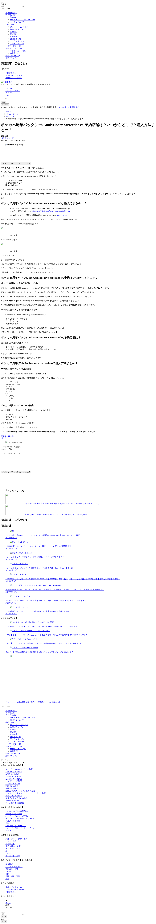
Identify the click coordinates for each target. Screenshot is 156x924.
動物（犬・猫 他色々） (15, 826)
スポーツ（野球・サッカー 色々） (20, 828)
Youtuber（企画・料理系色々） (17, 811)
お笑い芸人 (16, 29)
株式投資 (9, 864)
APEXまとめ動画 (12, 774)
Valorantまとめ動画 (13, 776)
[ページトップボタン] (4, 912)
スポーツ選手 (17, 44)
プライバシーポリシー (14, 75)
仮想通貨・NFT (11, 869)
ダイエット (10, 844)
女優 (13, 32)
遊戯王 (14, 53)
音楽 (7, 823)
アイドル (10, 17)
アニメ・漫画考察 (12, 821)
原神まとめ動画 (11, 788)
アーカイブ (5, 763)
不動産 (8, 871)
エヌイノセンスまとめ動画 (16, 798)
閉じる (4, 916)
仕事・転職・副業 (12, 876)
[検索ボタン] (6, 98)
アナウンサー (17, 41)
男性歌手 (15, 39)
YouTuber (10, 15)
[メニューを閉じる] (2, 2)
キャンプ (9, 830)
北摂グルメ (11, 58)
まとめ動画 (11, 13)
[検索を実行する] (23, 6)
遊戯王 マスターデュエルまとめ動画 (20, 791)
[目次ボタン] (2, 912)
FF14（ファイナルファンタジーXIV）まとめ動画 (25, 793)
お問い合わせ (10, 73)
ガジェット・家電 (12, 856)
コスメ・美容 (10, 841)
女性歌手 (15, 36)
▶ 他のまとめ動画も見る (69, 107)
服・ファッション (12, 849)
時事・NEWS (12, 56)
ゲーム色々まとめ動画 (14, 803)
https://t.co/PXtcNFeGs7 (41, 211)
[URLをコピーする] (6, 489)
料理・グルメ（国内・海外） (17, 839)
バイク (8, 853)
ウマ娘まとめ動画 (12, 784)
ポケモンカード (18, 51)
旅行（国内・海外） (13, 846)
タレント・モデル (19, 27)
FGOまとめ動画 (11, 786)
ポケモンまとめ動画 (13, 796)
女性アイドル (17, 22)
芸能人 (10, 24)
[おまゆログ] (6, 82)
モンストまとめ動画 (13, 779)
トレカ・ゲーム (13, 48)
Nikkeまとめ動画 (12, 800)
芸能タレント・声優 (13, 814)
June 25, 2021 (62, 215)
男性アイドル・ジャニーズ (22, 20)
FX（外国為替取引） (13, 867)
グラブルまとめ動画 (13, 772)
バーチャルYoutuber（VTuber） (17, 816)
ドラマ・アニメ (13, 46)
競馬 (7, 879)
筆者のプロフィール (13, 78)
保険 (7, 874)
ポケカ (3, 438)
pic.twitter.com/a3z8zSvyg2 (60, 211)
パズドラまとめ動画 (13, 781)
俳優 (13, 34)
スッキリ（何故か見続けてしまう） (20, 818)
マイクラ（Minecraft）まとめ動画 (19, 769)
